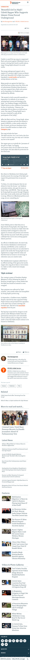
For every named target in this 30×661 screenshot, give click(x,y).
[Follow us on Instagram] (9, 640)
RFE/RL (6, 159)
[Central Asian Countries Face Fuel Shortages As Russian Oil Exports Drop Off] (6, 582)
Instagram (4, 129)
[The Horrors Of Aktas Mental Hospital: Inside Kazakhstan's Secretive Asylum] (6, 521)
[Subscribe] (6, 644)
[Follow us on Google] (13, 640)
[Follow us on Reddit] (6, 640)
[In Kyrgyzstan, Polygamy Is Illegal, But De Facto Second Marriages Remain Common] (6, 592)
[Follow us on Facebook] (20, 640)
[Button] (27, 28)
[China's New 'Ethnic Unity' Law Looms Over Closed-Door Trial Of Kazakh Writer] (6, 543)
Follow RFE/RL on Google (18, 659)
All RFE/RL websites (5, 659)
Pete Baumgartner (7, 21)
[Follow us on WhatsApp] (2, 644)
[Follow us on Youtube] (2, 640)
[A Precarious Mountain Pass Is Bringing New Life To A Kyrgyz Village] (6, 605)
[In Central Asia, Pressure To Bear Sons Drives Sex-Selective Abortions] (6, 625)
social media (13, 77)
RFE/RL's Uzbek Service (22, 21)
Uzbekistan (5, 7)
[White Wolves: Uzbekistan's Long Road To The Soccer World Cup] (6, 615)
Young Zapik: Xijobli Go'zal (11, 157)
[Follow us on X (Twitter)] (17, 640)
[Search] (27, 659)
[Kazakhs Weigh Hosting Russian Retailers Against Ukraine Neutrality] (6, 554)
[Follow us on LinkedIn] (24, 640)
